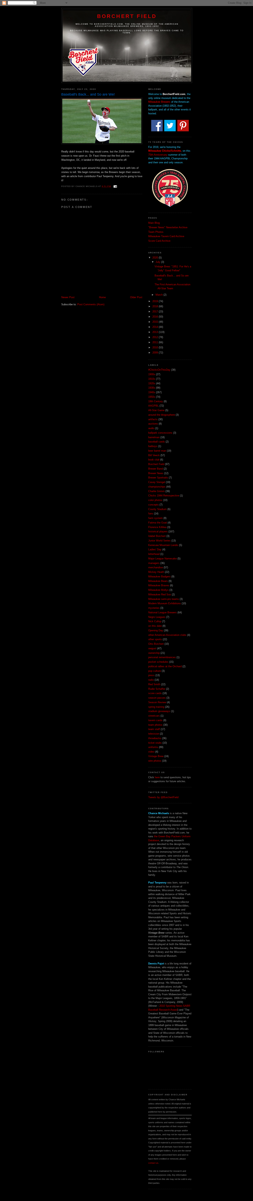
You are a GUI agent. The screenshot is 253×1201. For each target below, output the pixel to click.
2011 (155, 342)
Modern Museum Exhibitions (164, 603)
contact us (153, 1163)
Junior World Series (159, 540)
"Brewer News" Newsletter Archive (167, 227)
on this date (155, 625)
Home (102, 297)
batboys (152, 446)
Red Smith (154, 684)
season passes (157, 697)
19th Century (155, 401)
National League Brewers (162, 612)
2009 (155, 352)
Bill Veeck (154, 455)
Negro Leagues (156, 617)
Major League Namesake (162, 558)
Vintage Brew (155, 756)
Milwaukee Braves (158, 585)
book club (153, 459)
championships (156, 486)
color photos (155, 500)
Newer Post (68, 297)
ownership (154, 652)
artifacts (153, 419)
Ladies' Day (154, 549)
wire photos (154, 760)
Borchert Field (127, 16)
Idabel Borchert (157, 536)
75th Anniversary (157, 154)
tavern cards (155, 720)
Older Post (136, 297)
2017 (155, 311)
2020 (155, 257)
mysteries (154, 607)
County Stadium (157, 509)
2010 (155, 347)
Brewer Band (155, 468)
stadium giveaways (159, 711)
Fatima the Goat (157, 522)
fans (150, 513)
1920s (151, 383)
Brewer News (155, 473)
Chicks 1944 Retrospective (163, 495)
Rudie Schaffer (156, 688)
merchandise (155, 567)
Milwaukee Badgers (159, 576)
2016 (155, 316)
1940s (151, 392)
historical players (158, 531)
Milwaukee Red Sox (159, 594)
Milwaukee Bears (158, 581)
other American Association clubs (167, 634)
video (151, 751)
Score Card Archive (159, 240)
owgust (152, 648)
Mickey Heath (156, 571)
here (157, 777)
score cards (155, 693)
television (153, 733)
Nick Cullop (154, 621)
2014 (155, 326)
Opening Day (155, 630)
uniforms (153, 747)
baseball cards (156, 441)
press (151, 675)
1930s (151, 387)
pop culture (154, 670)
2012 (155, 337)
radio (151, 679)
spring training (156, 706)
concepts (153, 504)
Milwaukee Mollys (158, 589)
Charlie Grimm (156, 491)
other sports (155, 639)
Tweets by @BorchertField (163, 797)
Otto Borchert (156, 643)
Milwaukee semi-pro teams (163, 599)
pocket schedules (158, 661)
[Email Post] (115, 186)
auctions (153, 423)
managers (154, 563)
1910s (151, 378)
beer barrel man (157, 450)
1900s (151, 374)
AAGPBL (153, 405)
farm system (155, 518)
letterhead (154, 554)
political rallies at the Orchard (165, 666)
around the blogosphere (161, 414)
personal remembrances (162, 657)
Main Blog (154, 222)
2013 (155, 332)
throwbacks (154, 738)
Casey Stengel (156, 482)
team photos (155, 724)
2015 (155, 321)
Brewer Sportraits (158, 477)
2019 (155, 301)
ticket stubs (155, 742)
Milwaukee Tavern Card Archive (166, 236)
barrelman (154, 437)
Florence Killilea (157, 527)
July (158, 261)
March (159, 294)
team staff (154, 729)
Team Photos (155, 231)
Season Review (157, 702)
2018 (155, 306)
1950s (151, 396)
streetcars (154, 715)
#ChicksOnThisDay (159, 369)
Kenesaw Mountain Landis (163, 545)
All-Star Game (156, 410)
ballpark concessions (160, 432)
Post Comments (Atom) (90, 304)
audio (151, 428)
